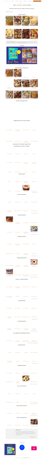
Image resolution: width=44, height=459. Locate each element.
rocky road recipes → (35, 426)
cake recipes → (36, 192)
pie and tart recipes (35, 403)
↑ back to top (22, 442)
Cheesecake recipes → (35, 277)
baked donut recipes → (35, 415)
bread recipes (35, 363)
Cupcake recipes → (36, 234)
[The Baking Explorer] (22, 6)
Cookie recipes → (36, 298)
